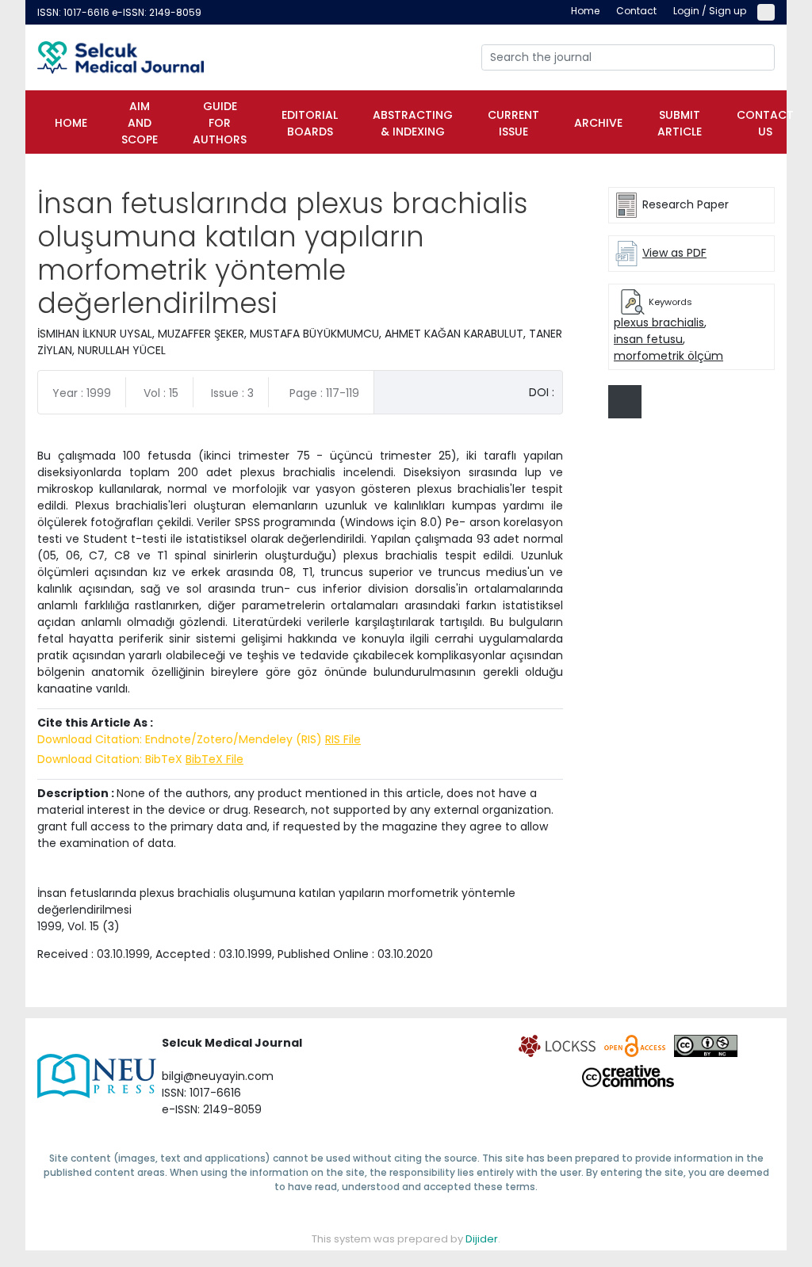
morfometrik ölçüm (668, 356)
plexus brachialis (659, 322)
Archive (598, 123)
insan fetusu (648, 339)
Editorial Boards (310, 123)
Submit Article (679, 123)
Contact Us (765, 123)
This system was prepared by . (406, 1238)
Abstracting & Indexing (413, 123)
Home (71, 123)
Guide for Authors (220, 122)
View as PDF (674, 253)
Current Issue (513, 123)
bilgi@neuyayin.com (218, 1076)
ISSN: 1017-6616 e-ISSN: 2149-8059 (119, 12)
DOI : (541, 392)
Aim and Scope (139, 122)
